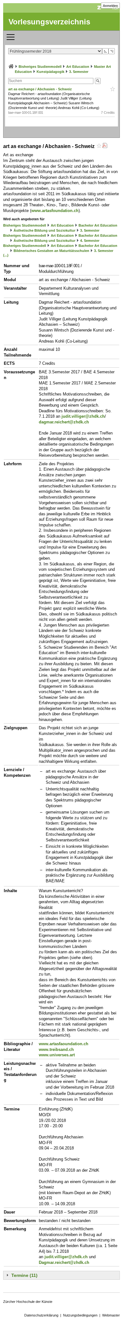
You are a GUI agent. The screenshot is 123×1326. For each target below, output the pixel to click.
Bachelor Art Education (98, 225)
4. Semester (89, 240)
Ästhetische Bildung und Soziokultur (44, 230)
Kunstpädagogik (50, 72)
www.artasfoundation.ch (55, 210)
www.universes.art (57, 1054)
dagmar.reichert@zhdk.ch (64, 422)
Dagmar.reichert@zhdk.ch (64, 1262)
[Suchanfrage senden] (98, 81)
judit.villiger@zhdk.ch (83, 416)
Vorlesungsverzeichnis (49, 21)
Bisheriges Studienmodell (40, 66)
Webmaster (111, 1315)
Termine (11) (24, 1275)
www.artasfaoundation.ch (63, 1043)
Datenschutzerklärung (41, 1315)
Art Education (77, 66)
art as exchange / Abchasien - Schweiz (40, 89)
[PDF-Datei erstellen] (104, 146)
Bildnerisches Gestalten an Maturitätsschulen (51, 251)
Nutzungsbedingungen (80, 1315)
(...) (6, 255)
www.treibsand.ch (56, 1049)
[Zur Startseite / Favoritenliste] (11, 66)
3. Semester (78, 72)
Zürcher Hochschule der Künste (27, 1301)
